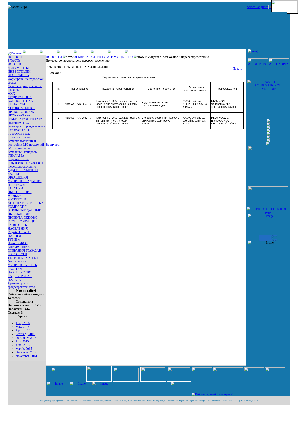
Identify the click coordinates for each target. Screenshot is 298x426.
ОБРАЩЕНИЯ (18, 177)
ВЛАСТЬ (14, 60)
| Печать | (238, 66)
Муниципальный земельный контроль (22, 150)
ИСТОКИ (14, 64)
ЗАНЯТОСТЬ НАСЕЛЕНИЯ (18, 226)
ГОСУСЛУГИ (17, 254)
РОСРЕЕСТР (17, 199)
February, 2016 (25, 334)
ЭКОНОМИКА (18, 75)
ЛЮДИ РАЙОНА (20, 97)
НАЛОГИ (14, 236)
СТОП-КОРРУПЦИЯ (23, 221)
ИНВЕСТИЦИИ (19, 71)
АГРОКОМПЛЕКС (21, 108)
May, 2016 (22, 326)
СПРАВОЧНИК (19, 246)
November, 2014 (26, 356)
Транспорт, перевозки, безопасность (23, 259)
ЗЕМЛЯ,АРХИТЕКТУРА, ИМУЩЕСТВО (25, 120)
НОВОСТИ (16, 57)
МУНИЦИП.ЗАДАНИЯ (24, 181)
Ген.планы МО (18, 130)
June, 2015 (23, 345)
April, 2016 (23, 330)
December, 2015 (26, 337)
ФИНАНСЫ (16, 104)
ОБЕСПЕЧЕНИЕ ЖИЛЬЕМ (19, 193)
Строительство (18, 159)
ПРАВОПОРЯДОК (21, 111)
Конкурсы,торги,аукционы (27, 126)
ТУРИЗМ (14, 239)
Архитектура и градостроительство (21, 285)
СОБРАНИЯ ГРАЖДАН (24, 250)
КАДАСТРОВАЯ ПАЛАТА (20, 277)
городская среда (19, 133)
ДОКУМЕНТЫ (18, 68)
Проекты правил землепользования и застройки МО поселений (26, 141)
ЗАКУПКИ (15, 188)
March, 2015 (24, 348)
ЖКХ (11, 93)
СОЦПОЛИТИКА (20, 100)
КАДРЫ (13, 173)
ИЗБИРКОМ (16, 184)
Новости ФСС (17, 243)
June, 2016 (23, 323)
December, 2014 (26, 352)
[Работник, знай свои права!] (212, 394)
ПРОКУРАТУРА (19, 115)
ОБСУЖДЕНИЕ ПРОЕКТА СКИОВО (23, 215)
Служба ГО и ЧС (19, 232)
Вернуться (53, 144)
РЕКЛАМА (16, 155)
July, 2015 (22, 341)
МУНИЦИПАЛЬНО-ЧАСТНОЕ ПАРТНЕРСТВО (22, 268)
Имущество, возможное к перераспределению (26, 164)
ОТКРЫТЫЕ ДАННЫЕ (24, 210)
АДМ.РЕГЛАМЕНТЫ (23, 170)
